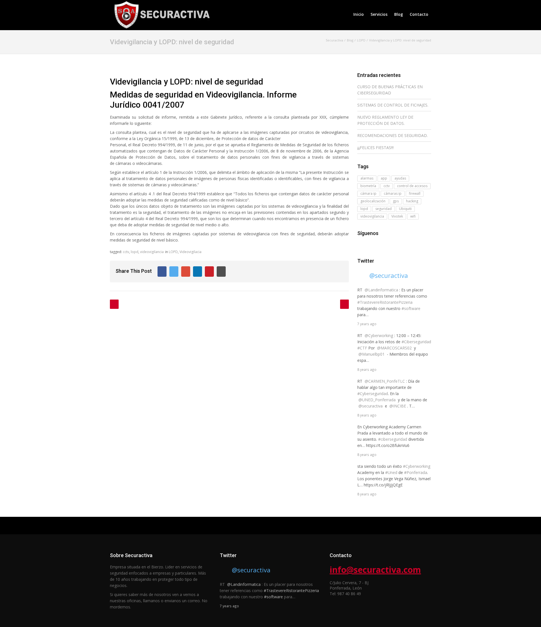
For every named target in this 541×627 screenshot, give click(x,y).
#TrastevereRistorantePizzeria (385, 302)
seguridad (383, 208)
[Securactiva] (160, 14)
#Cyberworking (416, 466)
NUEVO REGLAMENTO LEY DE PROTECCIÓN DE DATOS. (385, 120)
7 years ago (366, 324)
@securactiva (388, 275)
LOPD (173, 251)
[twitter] (369, 244)
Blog (398, 14)
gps (396, 201)
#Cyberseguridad (372, 393)
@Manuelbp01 (371, 354)
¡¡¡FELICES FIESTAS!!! (375, 147)
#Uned (391, 472)
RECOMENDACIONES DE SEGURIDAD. (392, 135)
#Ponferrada (415, 472)
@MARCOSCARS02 (394, 348)
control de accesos (412, 185)
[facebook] (361, 244)
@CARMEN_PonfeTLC (385, 381)
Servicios (379, 14)
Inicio (358, 14)
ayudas (400, 178)
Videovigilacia (190, 251)
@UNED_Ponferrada (377, 399)
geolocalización (372, 201)
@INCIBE (397, 406)
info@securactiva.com (375, 569)
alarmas (366, 178)
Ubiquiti (405, 208)
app (384, 178)
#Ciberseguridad (416, 341)
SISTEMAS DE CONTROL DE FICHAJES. (392, 105)
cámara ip (368, 193)
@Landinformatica (381, 290)
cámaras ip (393, 193)
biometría (368, 185)
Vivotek (397, 216)
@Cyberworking (379, 335)
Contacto (419, 14)
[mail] (376, 244)
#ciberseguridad (392, 439)
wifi (413, 216)
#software (411, 308)
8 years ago (366, 369)
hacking (412, 201)
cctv (126, 251)
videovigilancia (152, 251)
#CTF (362, 348)
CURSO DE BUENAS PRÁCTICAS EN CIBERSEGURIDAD (390, 90)
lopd (134, 251)
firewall (414, 193)
